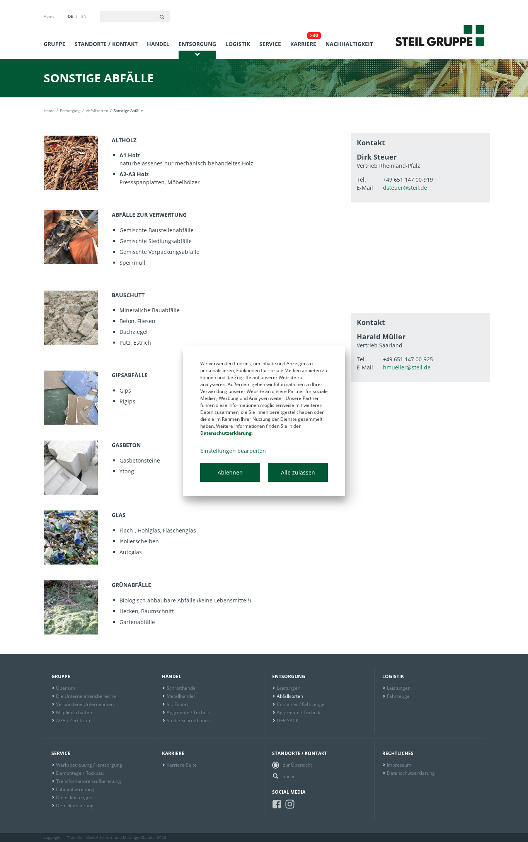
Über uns (66, 688)
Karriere (303, 44)
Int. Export (177, 704)
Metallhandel (181, 696)
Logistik (237, 44)
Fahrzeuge (398, 696)
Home (49, 16)
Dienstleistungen (74, 797)
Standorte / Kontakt (106, 44)
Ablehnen (230, 472)
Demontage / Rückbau (80, 773)
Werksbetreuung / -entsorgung (89, 765)
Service (270, 44)
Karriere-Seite (182, 765)
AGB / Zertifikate (74, 720)
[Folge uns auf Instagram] (290, 804)
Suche (289, 776)
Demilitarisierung (75, 805)
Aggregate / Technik (188, 712)
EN (84, 16)
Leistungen (288, 688)
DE (70, 16)
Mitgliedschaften (74, 712)
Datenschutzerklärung (411, 773)
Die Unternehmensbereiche (86, 696)
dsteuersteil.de (405, 187)
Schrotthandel (182, 688)
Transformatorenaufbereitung (88, 781)
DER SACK (287, 720)
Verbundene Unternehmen (85, 704)
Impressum (399, 765)
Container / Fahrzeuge (301, 704)
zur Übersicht (297, 765)
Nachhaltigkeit (349, 44)
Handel (158, 44)
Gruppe (54, 44)
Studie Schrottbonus (188, 720)
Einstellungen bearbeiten (233, 450)
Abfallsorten (97, 110)
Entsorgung (197, 44)
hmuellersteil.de (407, 367)
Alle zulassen (298, 472)
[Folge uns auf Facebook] (276, 804)
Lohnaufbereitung (75, 789)
